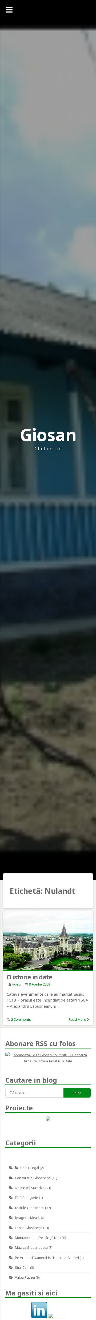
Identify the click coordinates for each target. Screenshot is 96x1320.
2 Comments (21, 1019)
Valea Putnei (25, 1277)
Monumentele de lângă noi (37, 1237)
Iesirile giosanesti (29, 1207)
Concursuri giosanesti (33, 1177)
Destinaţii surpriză (30, 1187)
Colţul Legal (29, 1167)
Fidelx (16, 984)
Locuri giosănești (28, 1227)
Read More (77, 1019)
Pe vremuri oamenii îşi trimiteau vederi (47, 1257)
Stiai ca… (22, 1267)
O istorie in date (29, 977)
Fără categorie (26, 1197)
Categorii (20, 1142)
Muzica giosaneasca (31, 1247)
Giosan (48, 434)
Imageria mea (26, 1217)
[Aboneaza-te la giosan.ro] (48, 1058)
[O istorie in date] (48, 941)
